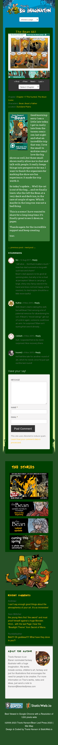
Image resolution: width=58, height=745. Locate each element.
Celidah (19, 335)
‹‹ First (16, 81)
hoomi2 (19, 352)
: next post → (30, 247)
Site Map (29, 725)
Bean (21, 103)
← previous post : (16, 247)
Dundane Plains (24, 106)
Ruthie (18, 302)
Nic (17, 260)
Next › (33, 81)
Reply (34, 260)
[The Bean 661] (29, 37)
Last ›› (41, 81)
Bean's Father (31, 103)
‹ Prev (25, 81)
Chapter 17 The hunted (26, 96)
